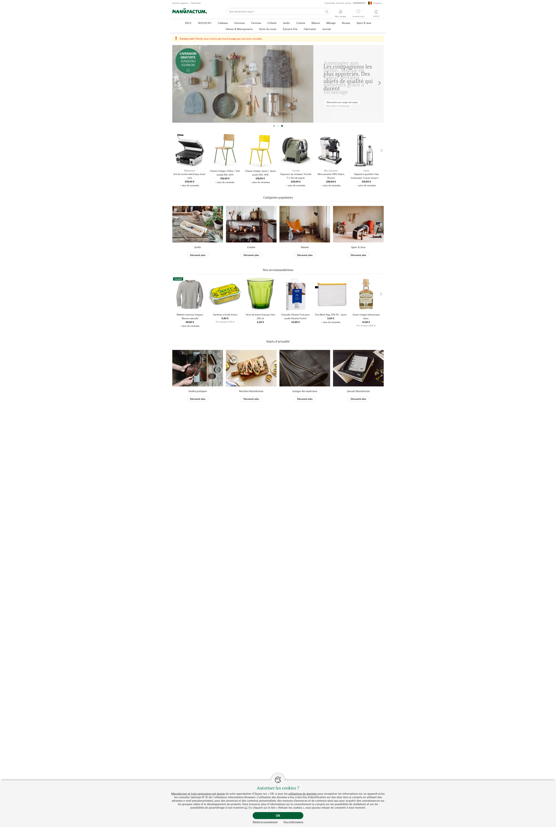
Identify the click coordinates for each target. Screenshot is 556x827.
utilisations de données (302, 793)
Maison (305, 247)
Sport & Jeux (358, 247)
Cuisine (251, 247)
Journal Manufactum (358, 391)
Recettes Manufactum (251, 391)
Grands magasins (180, 3)
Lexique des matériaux (304, 391)
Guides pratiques (197, 391)
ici (245, 807)
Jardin (197, 247)
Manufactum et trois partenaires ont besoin (198, 793)
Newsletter (196, 3)
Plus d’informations (293, 821)
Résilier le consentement (265, 821)
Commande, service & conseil (345, 3)
